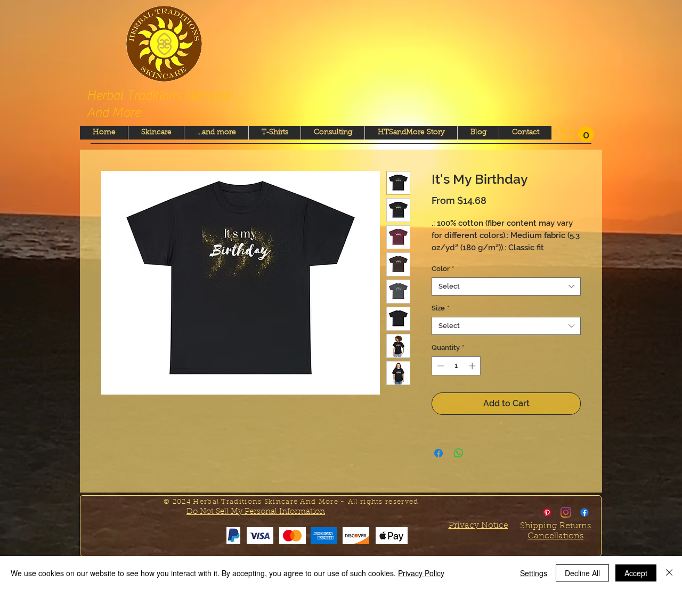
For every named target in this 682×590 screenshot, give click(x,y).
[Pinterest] (547, 512)
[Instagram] (566, 512)
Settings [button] (533, 573)
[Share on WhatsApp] (458, 453)
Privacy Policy (421, 573)
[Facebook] (584, 512)
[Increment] (473, 366)
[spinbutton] (456, 366)
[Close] (669, 572)
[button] (578, 134)
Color (443, 269)
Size (440, 308)
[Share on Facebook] (438, 453)
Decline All (582, 573)
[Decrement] (439, 366)
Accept (635, 573)
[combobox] (506, 286)
